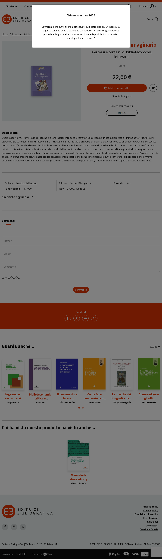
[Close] (125, 9)
